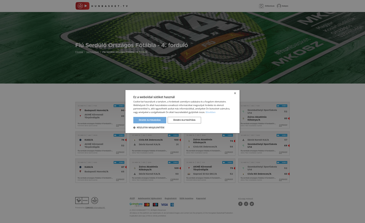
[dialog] (182, 111)
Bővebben (211, 112)
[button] (148, 127)
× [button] (235, 93)
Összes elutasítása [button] (184, 120)
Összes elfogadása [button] (150, 120)
